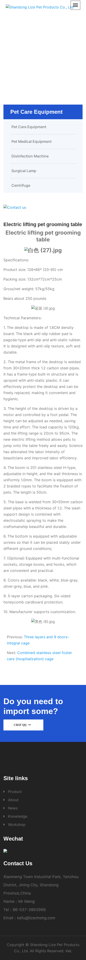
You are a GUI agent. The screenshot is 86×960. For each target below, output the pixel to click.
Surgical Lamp (23, 171)
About (13, 800)
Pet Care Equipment (60, 51)
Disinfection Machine (30, 156)
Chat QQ (20, 725)
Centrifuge (20, 185)
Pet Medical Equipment (31, 141)
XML (68, 951)
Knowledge (17, 816)
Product (30, 51)
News (13, 808)
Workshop (16, 824)
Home (12, 51)
